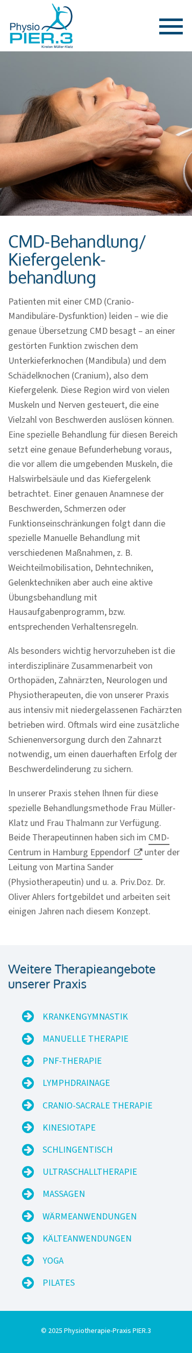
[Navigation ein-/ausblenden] (167, 26)
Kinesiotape (69, 1127)
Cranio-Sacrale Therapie (97, 1105)
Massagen (63, 1194)
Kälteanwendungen (87, 1238)
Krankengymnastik (85, 1016)
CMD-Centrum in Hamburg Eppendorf (88, 845)
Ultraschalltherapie (89, 1172)
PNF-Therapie (72, 1061)
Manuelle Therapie (85, 1038)
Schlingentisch (77, 1149)
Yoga (52, 1260)
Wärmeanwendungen (89, 1216)
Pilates (58, 1282)
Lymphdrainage (76, 1083)
